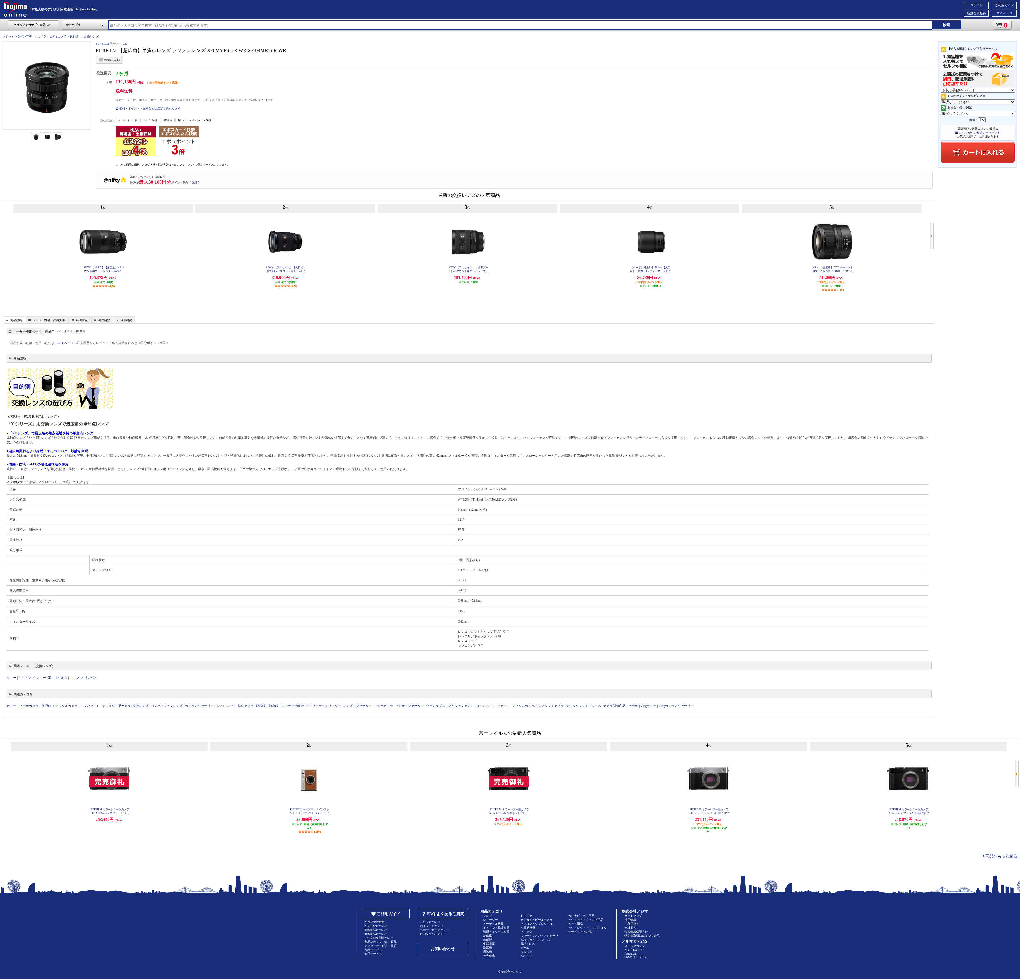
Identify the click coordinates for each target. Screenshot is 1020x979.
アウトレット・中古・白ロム (587, 927)
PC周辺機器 (528, 927)
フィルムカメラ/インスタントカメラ (538, 706)
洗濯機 (487, 947)
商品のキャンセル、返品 (380, 941)
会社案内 (630, 927)
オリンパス (89, 678)
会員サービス (373, 953)
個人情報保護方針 (636, 931)
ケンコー (39, 678)
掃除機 (487, 951)
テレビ (487, 915)
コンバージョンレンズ (167, 706)
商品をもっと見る (1000, 856)
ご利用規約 (631, 923)
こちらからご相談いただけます (979, 132)
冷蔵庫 (487, 935)
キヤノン (24, 678)
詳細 (194, 182)
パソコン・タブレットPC (536, 923)
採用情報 (630, 919)
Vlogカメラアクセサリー (676, 706)
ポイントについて (432, 925)
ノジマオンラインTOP (17, 36)
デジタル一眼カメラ (116, 706)
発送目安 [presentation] (104, 320)
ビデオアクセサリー (409, 706)
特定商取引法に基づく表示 (642, 935)
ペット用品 (575, 923)
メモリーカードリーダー (323, 706)
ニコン (74, 678)
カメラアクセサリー (199, 706)
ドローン (479, 706)
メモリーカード (499, 706)
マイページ (1004, 13)
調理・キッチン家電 (496, 931)
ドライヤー (527, 915)
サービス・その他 (580, 931)
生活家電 (489, 943)
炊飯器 (487, 939)
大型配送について (376, 933)
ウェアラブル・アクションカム (448, 706)
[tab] (14, 319)
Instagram (630, 953)
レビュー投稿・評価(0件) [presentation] (49, 320)
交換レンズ (91, 36)
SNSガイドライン (635, 957)
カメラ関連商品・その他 (620, 706)
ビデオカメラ (383, 706)
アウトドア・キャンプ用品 (585, 919)
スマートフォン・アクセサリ (539, 935)
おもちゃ (526, 951)
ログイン (976, 5)
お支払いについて (376, 925)
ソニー (11, 678)
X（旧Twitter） (634, 949)
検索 (946, 25)
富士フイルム (57, 678)
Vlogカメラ (648, 706)
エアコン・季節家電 (496, 927)
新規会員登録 (976, 13)
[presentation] (13, 319)
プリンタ (526, 931)
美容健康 (489, 955)
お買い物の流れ (374, 921)
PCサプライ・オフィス (535, 939)
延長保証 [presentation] (82, 320)
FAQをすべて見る (431, 933)
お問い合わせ (443, 949)
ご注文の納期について (379, 937)
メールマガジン (634, 945)
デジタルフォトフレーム (583, 706)
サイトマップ (633, 915)
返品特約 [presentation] (126, 320)
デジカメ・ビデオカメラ (536, 919)
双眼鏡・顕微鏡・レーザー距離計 (280, 706)
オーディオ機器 (493, 923)
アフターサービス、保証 (380, 945)
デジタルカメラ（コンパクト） (77, 706)
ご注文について (430, 921)
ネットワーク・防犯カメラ (235, 706)
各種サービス (373, 949)
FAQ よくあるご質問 (445, 914)
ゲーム (524, 947)
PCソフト (526, 955)
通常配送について (376, 929)
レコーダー (490, 919)
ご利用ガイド (1004, 5)
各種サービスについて (434, 929)
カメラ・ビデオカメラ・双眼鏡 (57, 36)
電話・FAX (527, 943)
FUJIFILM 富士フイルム (111, 43)
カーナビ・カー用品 (581, 915)
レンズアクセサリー (357, 706)
